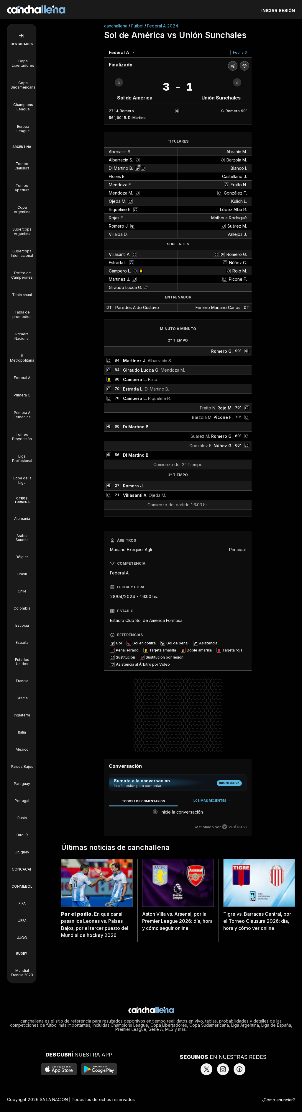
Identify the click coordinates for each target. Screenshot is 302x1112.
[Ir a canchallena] (36, 9)
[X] (206, 1069)
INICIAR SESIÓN (278, 10)
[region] (178, 814)
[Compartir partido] (232, 66)
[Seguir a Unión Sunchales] (237, 82)
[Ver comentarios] (244, 66)
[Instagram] (223, 1069)
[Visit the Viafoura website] (234, 826)
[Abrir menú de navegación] (21, 35)
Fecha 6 (240, 52)
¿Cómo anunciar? (278, 1099)
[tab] (143, 801)
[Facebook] (239, 1069)
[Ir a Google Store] (99, 1069)
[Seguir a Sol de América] (119, 82)
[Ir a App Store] (59, 1069)
